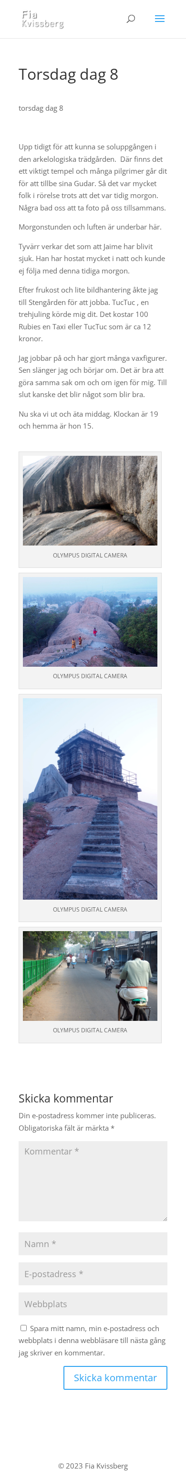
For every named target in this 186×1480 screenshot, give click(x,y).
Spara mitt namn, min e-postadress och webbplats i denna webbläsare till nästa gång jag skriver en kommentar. (92, 1340)
